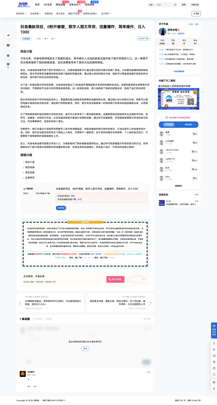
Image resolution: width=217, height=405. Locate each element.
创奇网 (36, 400)
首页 (37, 4)
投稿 (197, 14)
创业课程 (34, 13)
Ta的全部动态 (178, 71)
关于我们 (105, 13)
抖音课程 (26, 39)
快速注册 (195, 5)
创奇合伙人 (75, 3)
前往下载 (144, 39)
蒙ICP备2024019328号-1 (54, 400)
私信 (196, 24)
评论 (80, 199)
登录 (184, 5)
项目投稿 (89, 3)
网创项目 (20, 13)
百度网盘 (61, 208)
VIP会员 (48, 4)
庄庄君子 (31, 372)
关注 (191, 24)
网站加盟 (60, 3)
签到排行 (178, 186)
